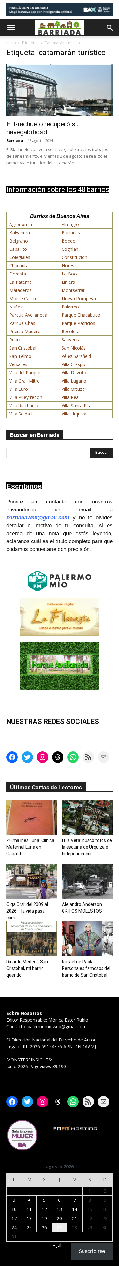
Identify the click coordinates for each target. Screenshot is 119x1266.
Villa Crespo (73, 364)
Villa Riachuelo (23, 405)
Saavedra (71, 340)
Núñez (16, 307)
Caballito (18, 249)
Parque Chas (22, 323)
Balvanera (19, 233)
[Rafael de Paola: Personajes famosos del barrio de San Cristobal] (87, 938)
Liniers (68, 282)
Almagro (70, 224)
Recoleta (71, 331)
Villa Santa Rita (77, 405)
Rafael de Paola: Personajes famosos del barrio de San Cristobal (86, 968)
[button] (11, 27)
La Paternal (21, 282)
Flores (68, 266)
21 (74, 1218)
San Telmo (20, 356)
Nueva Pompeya (79, 298)
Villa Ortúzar (74, 389)
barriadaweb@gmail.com (37, 518)
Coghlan (70, 249)
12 (44, 1209)
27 (59, 1228)
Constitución (74, 257)
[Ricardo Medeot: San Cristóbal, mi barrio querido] (31, 938)
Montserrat (73, 290)
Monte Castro (23, 298)
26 (44, 1228)
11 (29, 1209)
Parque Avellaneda (28, 315)
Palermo (70, 307)
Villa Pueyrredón (25, 397)
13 (59, 1209)
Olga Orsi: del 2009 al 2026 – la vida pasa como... (27, 911)
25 (29, 1228)
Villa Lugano (74, 381)
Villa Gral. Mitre (24, 381)
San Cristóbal (22, 348)
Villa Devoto (74, 373)
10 (14, 1209)
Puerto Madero (25, 331)
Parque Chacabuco (81, 315)
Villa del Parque (24, 373)
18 (29, 1218)
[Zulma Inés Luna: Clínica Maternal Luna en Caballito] (31, 817)
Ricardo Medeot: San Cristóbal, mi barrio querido (27, 968)
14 (74, 1209)
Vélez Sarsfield (76, 356)
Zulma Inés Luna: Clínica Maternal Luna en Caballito (30, 847)
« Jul (57, 1245)
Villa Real (71, 397)
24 (14, 1228)
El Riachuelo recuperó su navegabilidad (42, 128)
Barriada (14, 140)
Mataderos (20, 290)
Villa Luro (18, 389)
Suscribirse (92, 1251)
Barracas (71, 233)
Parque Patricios (78, 323)
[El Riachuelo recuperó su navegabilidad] (59, 90)
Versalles (18, 364)
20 (59, 1218)
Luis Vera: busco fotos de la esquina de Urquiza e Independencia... (87, 847)
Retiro (15, 340)
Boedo (69, 241)
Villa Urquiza (74, 414)
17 (14, 1218)
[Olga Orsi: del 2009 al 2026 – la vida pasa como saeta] (31, 881)
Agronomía (20, 224)
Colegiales (19, 257)
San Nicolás (74, 348)
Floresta (17, 274)
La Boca (70, 274)
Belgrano (18, 241)
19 (44, 1218)
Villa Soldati (20, 414)
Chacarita (19, 266)
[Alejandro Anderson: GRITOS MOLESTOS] (87, 881)
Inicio (11, 43)
